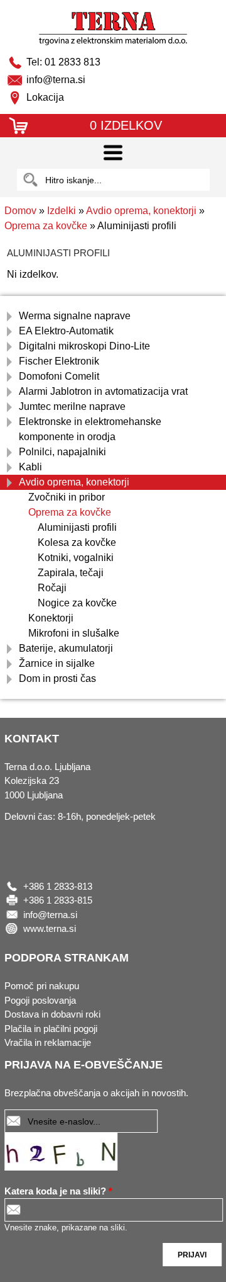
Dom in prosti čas (57, 678)
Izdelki (61, 210)
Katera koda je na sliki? (58, 1191)
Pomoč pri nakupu (41, 985)
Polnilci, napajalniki (62, 451)
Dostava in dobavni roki (52, 1014)
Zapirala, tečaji (71, 572)
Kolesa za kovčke (77, 542)
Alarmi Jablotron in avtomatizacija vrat (103, 391)
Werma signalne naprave (75, 315)
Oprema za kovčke (45, 225)
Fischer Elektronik (59, 361)
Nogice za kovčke (77, 603)
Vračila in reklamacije (47, 1042)
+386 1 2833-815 (57, 900)
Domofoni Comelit (59, 376)
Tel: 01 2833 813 (63, 62)
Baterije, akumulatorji (66, 648)
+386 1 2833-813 (57, 886)
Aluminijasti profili (77, 527)
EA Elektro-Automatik (66, 331)
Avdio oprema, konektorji (141, 210)
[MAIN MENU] (113, 153)
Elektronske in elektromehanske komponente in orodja (90, 429)
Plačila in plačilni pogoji (50, 1028)
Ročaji (52, 587)
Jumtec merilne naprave (72, 406)
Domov (20, 210)
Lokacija (45, 97)
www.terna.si (49, 928)
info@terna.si (55, 79)
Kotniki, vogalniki (76, 557)
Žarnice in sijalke (57, 663)
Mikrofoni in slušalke (73, 633)
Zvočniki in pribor (66, 497)
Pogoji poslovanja (40, 1000)
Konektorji (50, 618)
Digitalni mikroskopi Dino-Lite (84, 346)
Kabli (30, 467)
